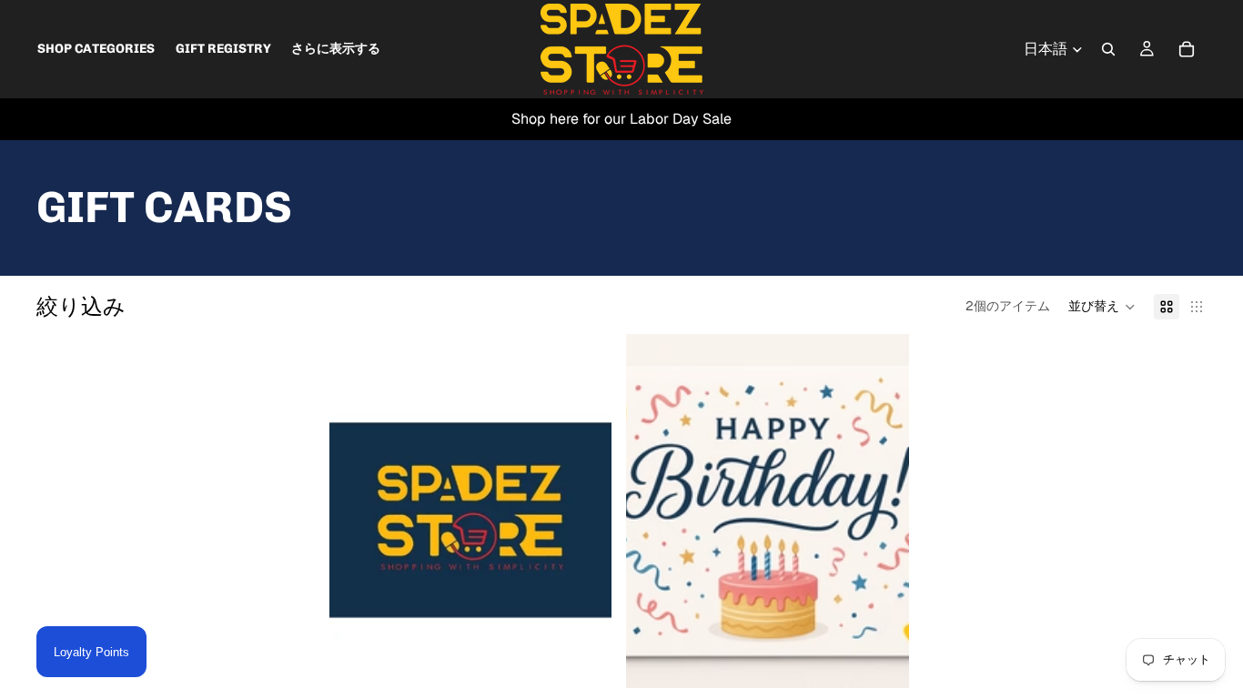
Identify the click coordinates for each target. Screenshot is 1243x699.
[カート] (1187, 49)
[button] (1102, 307)
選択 (600, 659)
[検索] (1108, 49)
